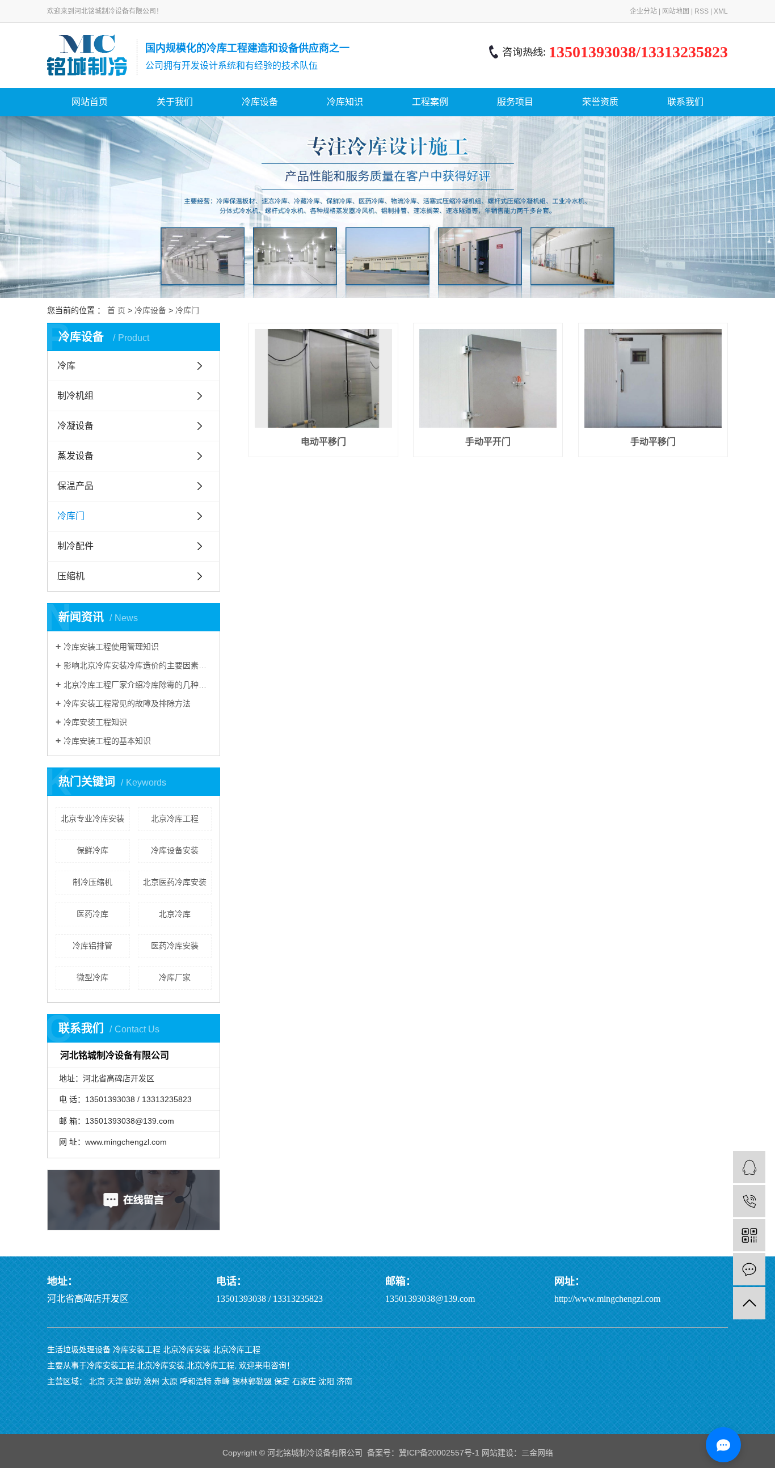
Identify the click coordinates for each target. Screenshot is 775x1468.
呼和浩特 (196, 1381)
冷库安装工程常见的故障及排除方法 (127, 703)
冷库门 (187, 310)
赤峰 (222, 1381)
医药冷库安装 (175, 945)
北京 (97, 1381)
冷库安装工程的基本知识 (107, 740)
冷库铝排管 (92, 945)
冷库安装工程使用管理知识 (111, 646)
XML (721, 11)
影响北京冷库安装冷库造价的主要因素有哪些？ (138, 665)
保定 (282, 1381)
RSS (701, 11)
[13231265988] (749, 1201)
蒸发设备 (75, 456)
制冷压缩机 (92, 882)
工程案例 (430, 102)
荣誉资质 (600, 102)
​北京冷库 (175, 913)
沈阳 (326, 1381)
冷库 (66, 365)
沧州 (151, 1381)
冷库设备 (260, 102)
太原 (170, 1381)
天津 (115, 1381)
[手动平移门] (653, 378)
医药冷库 (92, 913)
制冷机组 (75, 395)
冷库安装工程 (137, 1349)
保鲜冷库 (92, 850)
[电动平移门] (323, 378)
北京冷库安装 (186, 1349)
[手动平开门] (488, 378)
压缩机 (71, 576)
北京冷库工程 (175, 818)
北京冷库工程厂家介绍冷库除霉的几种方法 (138, 684)
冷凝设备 (75, 426)
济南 (344, 1381)
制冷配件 (75, 546)
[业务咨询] (749, 1167)
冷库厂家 (175, 977)
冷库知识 (345, 102)
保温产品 (75, 486)
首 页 (116, 310)
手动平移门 (653, 441)
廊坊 (133, 1381)
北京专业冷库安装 (92, 818)
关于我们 (175, 102)
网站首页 (89, 102)
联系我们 (685, 102)
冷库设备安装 (175, 850)
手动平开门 (488, 441)
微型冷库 (92, 977)
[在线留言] (749, 1269)
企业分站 (643, 11)
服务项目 (515, 102)
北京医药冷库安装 (175, 882)
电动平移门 (323, 441)
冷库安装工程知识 (95, 722)
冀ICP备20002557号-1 (439, 1452)
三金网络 (537, 1452)
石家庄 (304, 1381)
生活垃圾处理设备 (79, 1349)
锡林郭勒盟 (252, 1381)
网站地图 (675, 11)
